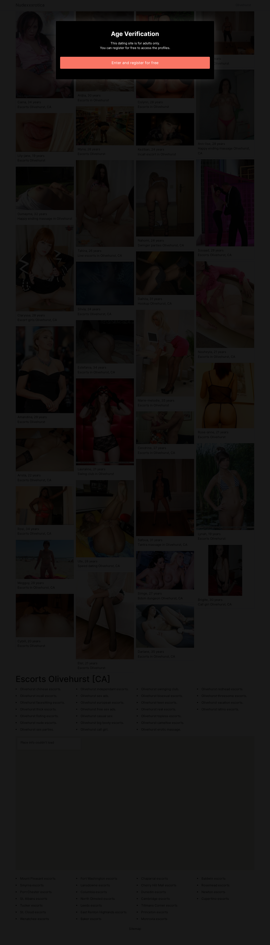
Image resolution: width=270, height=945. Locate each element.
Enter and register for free (135, 63)
